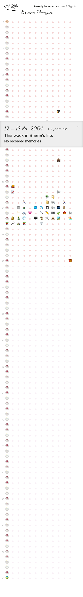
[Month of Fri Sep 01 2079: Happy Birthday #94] (7, 546)
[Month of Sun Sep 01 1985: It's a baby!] (7, 22)
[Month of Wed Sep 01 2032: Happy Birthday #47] (7, 298)
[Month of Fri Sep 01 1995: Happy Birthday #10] (7, 75)
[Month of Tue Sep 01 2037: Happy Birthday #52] (7, 324)
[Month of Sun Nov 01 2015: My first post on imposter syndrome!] (19, 208)
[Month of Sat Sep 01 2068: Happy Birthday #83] (7, 488)
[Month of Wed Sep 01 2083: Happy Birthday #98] (7, 567)
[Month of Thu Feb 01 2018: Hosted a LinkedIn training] (36, 218)
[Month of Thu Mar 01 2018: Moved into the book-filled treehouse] (42, 218)
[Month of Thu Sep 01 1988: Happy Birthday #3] (7, 37)
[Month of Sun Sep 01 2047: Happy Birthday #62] (7, 377)
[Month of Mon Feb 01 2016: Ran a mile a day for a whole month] (36, 208)
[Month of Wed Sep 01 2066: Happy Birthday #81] (7, 477)
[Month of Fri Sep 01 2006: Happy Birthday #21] (7, 160)
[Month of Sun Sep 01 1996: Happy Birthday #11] (7, 80)
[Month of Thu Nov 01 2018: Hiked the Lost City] (19, 224)
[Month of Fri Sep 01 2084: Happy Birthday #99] (7, 573)
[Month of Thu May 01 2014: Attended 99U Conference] (53, 197)
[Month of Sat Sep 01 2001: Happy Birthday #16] (7, 106)
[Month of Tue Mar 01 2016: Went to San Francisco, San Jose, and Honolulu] (42, 208)
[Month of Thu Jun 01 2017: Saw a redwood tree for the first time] (59, 213)
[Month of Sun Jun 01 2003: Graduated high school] (59, 112)
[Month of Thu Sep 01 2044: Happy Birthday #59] (7, 361)
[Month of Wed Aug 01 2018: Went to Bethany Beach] (70, 218)
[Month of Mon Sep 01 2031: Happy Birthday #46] (7, 292)
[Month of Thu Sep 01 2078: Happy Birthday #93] (7, 541)
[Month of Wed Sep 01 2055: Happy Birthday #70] (7, 419)
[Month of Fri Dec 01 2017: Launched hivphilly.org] (24, 218)
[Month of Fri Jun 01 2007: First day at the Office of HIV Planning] (59, 160)
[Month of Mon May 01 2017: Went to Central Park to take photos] (53, 213)
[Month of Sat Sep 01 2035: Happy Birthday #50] (7, 314)
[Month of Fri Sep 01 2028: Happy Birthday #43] (7, 276)
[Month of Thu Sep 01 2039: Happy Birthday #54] (7, 335)
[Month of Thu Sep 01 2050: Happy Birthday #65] (7, 393)
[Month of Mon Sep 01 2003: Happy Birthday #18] (7, 117)
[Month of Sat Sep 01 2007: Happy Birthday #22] (7, 165)
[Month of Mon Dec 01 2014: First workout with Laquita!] (24, 202)
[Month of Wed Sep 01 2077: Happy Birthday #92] (7, 536)
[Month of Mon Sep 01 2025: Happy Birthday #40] (7, 261)
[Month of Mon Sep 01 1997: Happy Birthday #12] (7, 85)
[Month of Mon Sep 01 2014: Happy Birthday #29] (7, 202)
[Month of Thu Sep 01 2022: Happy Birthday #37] (7, 245)
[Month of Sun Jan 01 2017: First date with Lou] (30, 213)
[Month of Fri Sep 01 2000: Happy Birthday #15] (7, 101)
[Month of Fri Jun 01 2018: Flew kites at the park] (59, 218)
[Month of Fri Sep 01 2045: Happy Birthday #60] (7, 366)
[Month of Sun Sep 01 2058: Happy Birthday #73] (7, 435)
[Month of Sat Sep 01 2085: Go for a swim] (7, 578)
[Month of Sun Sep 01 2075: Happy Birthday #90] (7, 525)
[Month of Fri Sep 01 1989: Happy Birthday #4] (7, 43)
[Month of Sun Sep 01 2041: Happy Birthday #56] (7, 345)
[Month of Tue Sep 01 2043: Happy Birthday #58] (7, 356)
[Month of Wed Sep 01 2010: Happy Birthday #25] (7, 181)
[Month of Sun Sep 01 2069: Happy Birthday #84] (7, 493)
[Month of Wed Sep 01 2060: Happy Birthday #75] (7, 446)
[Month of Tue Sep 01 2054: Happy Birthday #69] (7, 414)
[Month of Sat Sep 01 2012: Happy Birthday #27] (7, 192)
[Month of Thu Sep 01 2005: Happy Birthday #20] (7, 155)
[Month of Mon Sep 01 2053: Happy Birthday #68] (7, 409)
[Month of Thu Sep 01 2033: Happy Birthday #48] (7, 303)
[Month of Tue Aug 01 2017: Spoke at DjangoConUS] (70, 213)
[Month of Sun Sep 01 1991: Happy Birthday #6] (7, 53)
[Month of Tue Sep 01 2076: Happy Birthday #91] (7, 530)
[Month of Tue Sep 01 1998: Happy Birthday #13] (7, 90)
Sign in (72, 6)
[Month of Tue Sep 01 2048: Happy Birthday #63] (7, 382)
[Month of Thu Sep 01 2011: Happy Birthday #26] (7, 187)
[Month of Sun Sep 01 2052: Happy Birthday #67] (7, 403)
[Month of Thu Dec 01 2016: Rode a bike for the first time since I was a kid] (24, 213)
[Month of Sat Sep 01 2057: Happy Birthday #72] (7, 430)
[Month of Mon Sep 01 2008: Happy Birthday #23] (7, 171)
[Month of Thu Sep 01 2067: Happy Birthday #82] (7, 483)
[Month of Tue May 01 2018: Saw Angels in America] (53, 218)
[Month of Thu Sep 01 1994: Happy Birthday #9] (7, 69)
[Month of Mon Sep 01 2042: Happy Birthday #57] (7, 350)
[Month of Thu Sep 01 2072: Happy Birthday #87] (7, 509)
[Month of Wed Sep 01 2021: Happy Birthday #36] (7, 239)
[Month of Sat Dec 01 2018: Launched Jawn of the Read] (24, 224)
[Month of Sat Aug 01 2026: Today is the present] (70, 261)
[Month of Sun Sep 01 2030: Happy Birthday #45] (7, 287)
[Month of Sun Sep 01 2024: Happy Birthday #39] (7, 255)
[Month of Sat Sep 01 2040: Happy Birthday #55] (7, 340)
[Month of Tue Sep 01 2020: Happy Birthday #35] (7, 234)
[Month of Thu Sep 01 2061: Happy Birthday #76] (7, 451)
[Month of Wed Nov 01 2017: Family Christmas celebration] (19, 218)
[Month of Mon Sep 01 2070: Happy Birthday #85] (7, 498)
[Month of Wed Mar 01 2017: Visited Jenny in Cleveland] (42, 213)
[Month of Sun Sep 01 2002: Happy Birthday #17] (7, 112)
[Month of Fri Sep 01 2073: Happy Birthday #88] (7, 514)
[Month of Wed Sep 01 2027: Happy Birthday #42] (7, 271)
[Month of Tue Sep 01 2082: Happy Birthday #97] (7, 562)
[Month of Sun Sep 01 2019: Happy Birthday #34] (7, 229)
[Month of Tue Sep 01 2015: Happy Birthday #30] (7, 208)
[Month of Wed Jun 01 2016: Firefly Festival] (59, 208)
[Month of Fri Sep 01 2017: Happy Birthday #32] (7, 218)
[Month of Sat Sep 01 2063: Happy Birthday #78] (7, 462)
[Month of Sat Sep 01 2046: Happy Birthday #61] (7, 372)
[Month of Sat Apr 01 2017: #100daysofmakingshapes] (47, 213)
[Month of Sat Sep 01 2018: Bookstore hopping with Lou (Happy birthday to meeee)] (7, 224)
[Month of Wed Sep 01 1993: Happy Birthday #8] (7, 64)
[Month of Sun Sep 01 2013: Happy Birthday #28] (7, 197)
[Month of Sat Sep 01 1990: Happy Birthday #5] (7, 48)
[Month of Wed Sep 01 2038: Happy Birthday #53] (7, 329)
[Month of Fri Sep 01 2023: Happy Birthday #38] (7, 250)
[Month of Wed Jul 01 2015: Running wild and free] (64, 202)
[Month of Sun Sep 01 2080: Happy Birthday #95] (7, 551)
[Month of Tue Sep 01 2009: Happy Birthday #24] (7, 176)
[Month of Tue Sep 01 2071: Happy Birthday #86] (7, 504)
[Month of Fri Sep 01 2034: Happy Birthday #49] (7, 308)
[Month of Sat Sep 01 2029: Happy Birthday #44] (7, 282)
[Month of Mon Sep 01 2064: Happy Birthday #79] (7, 467)
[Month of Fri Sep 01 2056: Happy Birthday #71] (7, 425)
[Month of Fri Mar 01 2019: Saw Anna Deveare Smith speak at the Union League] (42, 224)
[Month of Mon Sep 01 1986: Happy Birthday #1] (7, 27)
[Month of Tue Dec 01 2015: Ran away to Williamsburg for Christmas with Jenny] (24, 208)
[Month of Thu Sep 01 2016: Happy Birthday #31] (7, 213)
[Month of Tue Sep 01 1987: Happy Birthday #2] (7, 32)
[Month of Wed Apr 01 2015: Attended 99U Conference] (47, 202)
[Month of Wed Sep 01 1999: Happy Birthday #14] (7, 96)
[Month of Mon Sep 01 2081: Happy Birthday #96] (7, 557)
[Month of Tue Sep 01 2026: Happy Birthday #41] (7, 266)
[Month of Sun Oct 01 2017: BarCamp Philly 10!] (13, 218)
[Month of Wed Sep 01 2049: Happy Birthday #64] (7, 387)
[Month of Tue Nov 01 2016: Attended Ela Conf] (19, 213)
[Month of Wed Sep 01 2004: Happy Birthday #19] (7, 150)
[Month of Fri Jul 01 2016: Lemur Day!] (64, 208)
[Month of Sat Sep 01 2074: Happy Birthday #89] (7, 520)
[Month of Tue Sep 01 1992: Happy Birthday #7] (7, 59)
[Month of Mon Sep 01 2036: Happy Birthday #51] (7, 319)
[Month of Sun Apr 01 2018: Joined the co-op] (47, 218)
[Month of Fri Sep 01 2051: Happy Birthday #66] (7, 398)
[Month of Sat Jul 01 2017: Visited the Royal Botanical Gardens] (64, 213)
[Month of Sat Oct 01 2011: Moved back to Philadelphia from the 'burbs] (13, 187)
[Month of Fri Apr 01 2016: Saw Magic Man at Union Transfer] (47, 208)
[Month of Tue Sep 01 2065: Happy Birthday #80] (7, 472)
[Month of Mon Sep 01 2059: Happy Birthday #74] (7, 440)
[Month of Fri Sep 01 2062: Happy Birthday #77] (7, 456)
